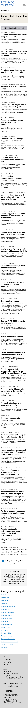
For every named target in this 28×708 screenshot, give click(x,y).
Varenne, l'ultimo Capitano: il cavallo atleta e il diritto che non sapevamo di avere (13, 197)
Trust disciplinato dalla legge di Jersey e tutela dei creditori (13, 436)
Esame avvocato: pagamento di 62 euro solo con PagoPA (13, 106)
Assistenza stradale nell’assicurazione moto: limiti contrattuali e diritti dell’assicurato (12, 532)
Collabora (9, 664)
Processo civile (6, 633)
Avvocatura (5, 595)
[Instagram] (7, 691)
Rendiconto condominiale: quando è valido (11, 419)
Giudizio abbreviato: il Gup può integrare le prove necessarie (13, 233)
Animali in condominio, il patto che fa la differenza (13, 267)
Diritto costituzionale (7, 612)
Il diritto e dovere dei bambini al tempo (13, 88)
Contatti (8, 659)
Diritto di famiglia (6, 618)
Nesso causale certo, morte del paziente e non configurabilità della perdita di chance (13, 452)
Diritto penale (5, 621)
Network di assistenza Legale (13, 674)
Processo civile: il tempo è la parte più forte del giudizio (12, 390)
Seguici (8, 663)
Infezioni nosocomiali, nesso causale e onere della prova (12, 493)
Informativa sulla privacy (14, 686)
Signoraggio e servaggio (11, 301)
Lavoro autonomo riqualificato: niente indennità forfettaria (13, 353)
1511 (14, 563)
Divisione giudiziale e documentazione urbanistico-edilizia (12, 159)
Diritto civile (5, 609)
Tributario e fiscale (7, 645)
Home (2, 10)
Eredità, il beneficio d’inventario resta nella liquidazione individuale (13, 284)
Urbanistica (4, 648)
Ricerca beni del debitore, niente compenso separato (14, 36)
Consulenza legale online (14, 677)
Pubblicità (9, 672)
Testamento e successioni (9, 642)
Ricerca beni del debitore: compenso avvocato (11, 404)
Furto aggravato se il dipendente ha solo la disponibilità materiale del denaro (14, 53)
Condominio (5, 598)
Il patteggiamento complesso (12, 336)
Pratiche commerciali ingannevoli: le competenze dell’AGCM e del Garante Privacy (14, 371)
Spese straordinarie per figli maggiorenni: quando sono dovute (12, 141)
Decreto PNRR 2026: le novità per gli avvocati (13, 322)
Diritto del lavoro (6, 615)
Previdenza (4, 630)
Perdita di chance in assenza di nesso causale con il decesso (13, 512)
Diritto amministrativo (8, 606)
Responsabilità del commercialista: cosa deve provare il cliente (11, 178)
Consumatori (5, 601)
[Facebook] (12, 691)
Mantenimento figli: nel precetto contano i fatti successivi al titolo (14, 250)
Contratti (4, 603)
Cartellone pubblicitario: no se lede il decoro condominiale (13, 71)
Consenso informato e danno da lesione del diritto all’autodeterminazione (13, 472)
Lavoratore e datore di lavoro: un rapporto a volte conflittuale (14, 551)
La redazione (10, 661)
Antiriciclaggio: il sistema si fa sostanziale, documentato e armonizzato (13, 216)
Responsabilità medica (8, 639)
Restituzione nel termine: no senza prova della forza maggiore (12, 122)
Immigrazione (5, 627)
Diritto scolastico (6, 624)
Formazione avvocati (13, 679)
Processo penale (6, 636)
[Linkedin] (9, 691)
